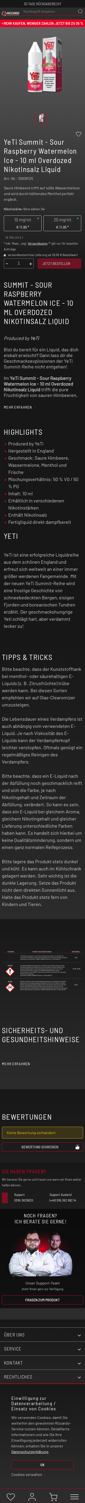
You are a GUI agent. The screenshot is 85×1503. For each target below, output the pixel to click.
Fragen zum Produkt (42, 1300)
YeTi (34, 338)
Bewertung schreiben (39, 1147)
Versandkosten (38, 243)
